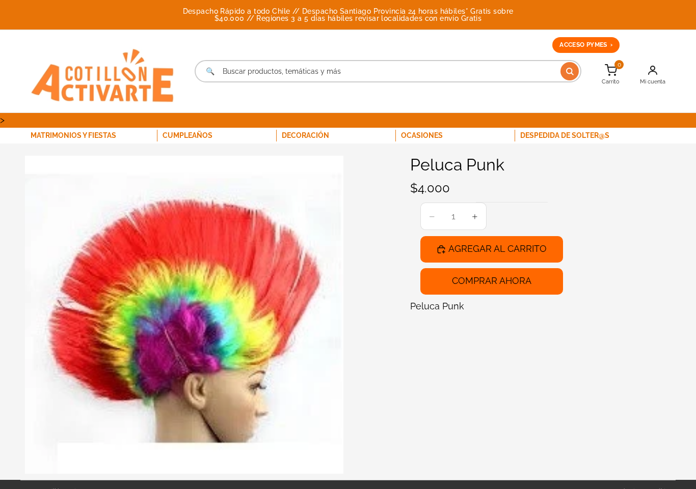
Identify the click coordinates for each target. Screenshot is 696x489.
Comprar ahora (491, 280)
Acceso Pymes (585, 44)
